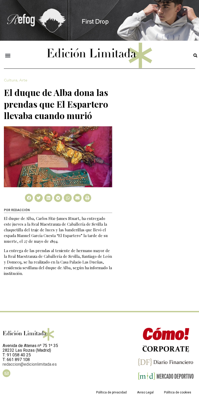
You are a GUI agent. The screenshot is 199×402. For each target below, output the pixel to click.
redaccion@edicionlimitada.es (30, 364)
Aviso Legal (145, 392)
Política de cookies (177, 392)
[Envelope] (6, 373)
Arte (23, 80)
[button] (8, 55)
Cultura (10, 80)
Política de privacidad (111, 392)
